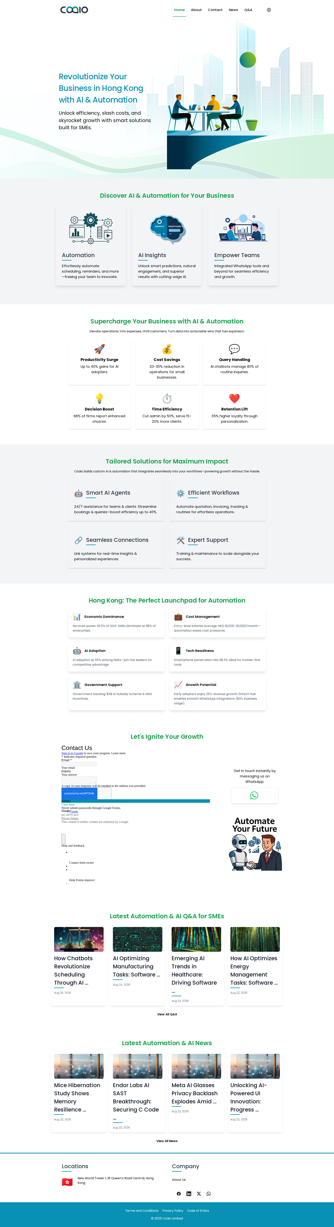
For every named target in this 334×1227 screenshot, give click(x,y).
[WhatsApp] (209, 1193)
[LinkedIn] (189, 1193)
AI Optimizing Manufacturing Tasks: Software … (136, 966)
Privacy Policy (172, 1210)
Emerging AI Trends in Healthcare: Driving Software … (194, 975)
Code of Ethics (198, 1210)
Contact (215, 9)
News (233, 9)
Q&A (248, 9)
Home (179, 9)
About (196, 9)
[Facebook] (179, 1193)
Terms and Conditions (141, 1210)
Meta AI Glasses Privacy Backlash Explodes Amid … (195, 1093)
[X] (199, 1193)
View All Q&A (167, 1014)
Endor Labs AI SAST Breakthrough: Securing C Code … (136, 1102)
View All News (167, 1141)
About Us (179, 1179)
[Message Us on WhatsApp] (254, 795)
